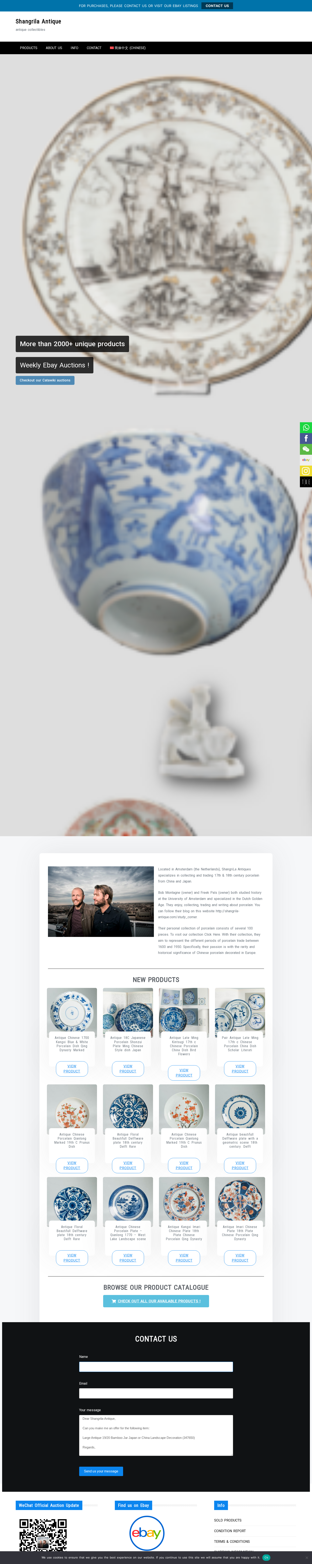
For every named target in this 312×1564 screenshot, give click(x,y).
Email (83, 1383)
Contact (94, 48)
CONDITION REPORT (230, 1531)
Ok (266, 1557)
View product (71, 1068)
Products (28, 48)
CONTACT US (217, 6)
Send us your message (101, 1471)
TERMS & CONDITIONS (232, 1542)
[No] (307, 1558)
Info (74, 48)
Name (83, 1357)
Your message (90, 1410)
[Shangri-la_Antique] (305, 449)
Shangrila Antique (38, 21)
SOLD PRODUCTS (228, 1520)
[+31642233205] (305, 428)
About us (54, 48)
